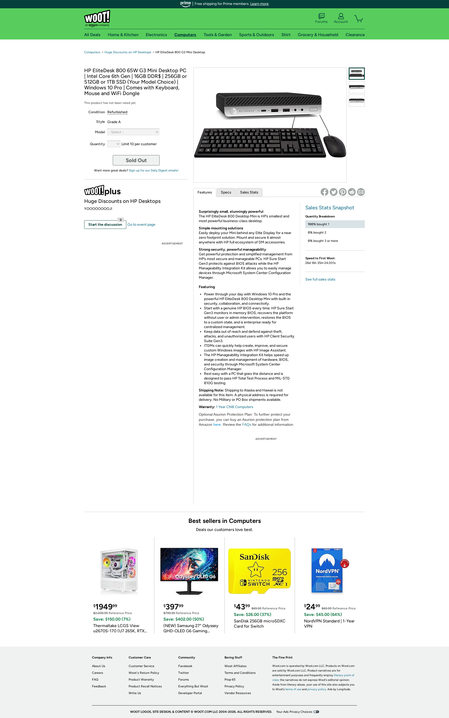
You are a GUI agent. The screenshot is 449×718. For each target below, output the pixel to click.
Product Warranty (141, 679)
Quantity (97, 144)
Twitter (183, 673)
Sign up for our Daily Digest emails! (154, 170)
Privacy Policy (234, 686)
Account (341, 21)
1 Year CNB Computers (234, 407)
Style (100, 121)
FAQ (95, 679)
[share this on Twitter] (334, 192)
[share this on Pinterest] (343, 192)
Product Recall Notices (145, 686)
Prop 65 (229, 679)
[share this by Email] (361, 192)
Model (100, 132)
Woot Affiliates (235, 666)
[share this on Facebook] (324, 192)
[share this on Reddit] (352, 192)
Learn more (259, 4)
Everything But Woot (193, 686)
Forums (321, 21)
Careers (97, 673)
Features (204, 192)
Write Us (135, 693)
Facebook (185, 666)
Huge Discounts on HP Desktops (127, 52)
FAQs (246, 424)
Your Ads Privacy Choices (294, 712)
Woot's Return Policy (144, 673)
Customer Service (141, 666)
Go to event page (141, 224)
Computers (92, 52)
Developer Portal (190, 693)
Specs (226, 192)
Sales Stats (249, 192)
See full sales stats (320, 279)
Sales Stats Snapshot (329, 207)
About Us (98, 666)
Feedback (99, 686)
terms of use (293, 689)
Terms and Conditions (240, 673)
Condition (96, 112)
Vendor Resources (237, 693)
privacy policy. (317, 689)
